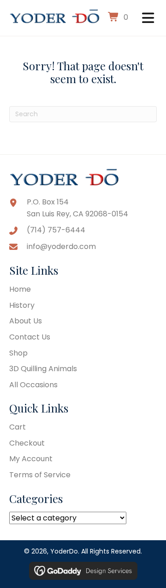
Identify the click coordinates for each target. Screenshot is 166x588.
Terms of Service (40, 474)
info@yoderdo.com (61, 246)
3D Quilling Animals (43, 368)
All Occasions (33, 384)
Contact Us (29, 337)
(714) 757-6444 (56, 230)
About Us (25, 321)
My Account (31, 458)
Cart (17, 427)
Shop (18, 353)
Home (20, 289)
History (22, 305)
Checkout (27, 443)
